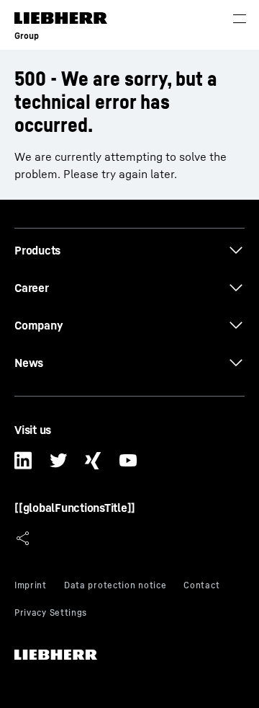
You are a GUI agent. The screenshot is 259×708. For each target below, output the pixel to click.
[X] (59, 466)
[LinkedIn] (23, 466)
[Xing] (93, 466)
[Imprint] (30, 587)
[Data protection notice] (115, 587)
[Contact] (201, 587)
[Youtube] (128, 466)
